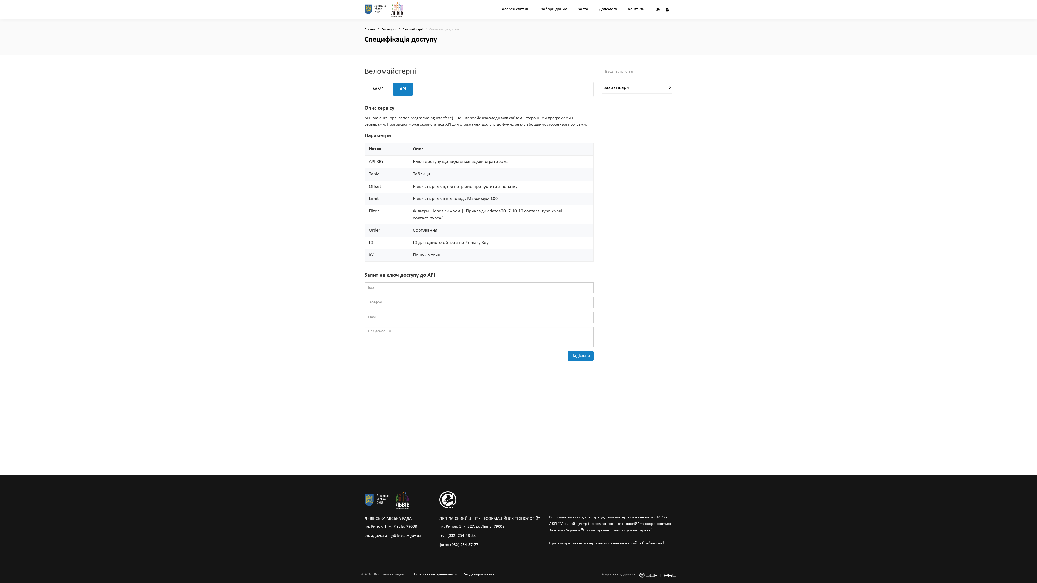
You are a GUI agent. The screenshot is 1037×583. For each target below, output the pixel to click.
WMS (378, 89)
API (403, 89)
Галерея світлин (515, 9)
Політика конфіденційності (435, 575)
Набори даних (553, 9)
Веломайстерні (413, 29)
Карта (583, 9)
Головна (370, 29)
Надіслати (580, 356)
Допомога (608, 9)
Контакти (636, 9)
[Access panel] (657, 9)
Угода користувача (479, 575)
